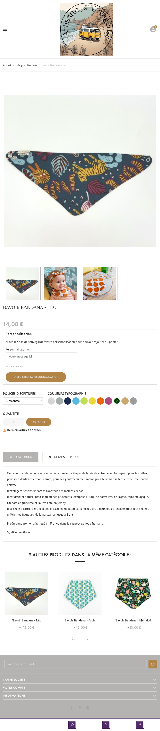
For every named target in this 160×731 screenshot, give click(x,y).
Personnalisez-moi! (18, 349)
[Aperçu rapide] (27, 597)
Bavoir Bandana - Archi (80, 620)
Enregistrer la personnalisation (35, 377)
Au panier (39, 422)
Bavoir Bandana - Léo (26, 620)
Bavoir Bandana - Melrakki (133, 620)
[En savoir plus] (35, 597)
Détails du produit (67, 457)
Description (23, 457)
